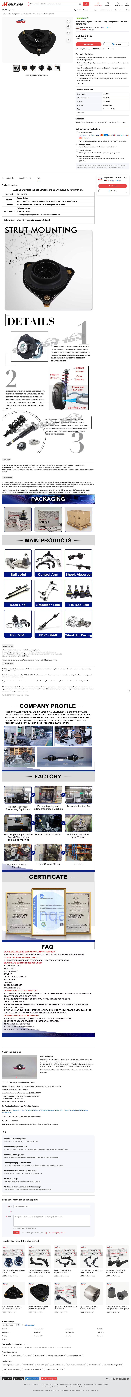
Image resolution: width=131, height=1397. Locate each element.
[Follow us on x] (117, 1379)
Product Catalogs (29, 1325)
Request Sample (108, 49)
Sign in (127, 5)
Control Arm (60, 1110)
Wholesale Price (77, 1384)
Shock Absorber (70, 1110)
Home (3, 14)
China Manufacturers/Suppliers (50, 1384)
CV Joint (99, 1336)
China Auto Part (28, 1365)
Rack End (46, 1110)
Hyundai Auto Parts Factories (76, 1365)
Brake (5, 1356)
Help (95, 10)
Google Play (18, 1379)
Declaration (86, 1390)
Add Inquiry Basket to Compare (37, 75)
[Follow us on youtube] (123, 1379)
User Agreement (76, 1390)
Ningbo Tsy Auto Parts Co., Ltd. (89, 27)
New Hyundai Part (94, 1365)
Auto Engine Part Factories (11, 1365)
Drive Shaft (78, 1110)
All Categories (9, 10)
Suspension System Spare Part (113, 1365)
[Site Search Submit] (86, 4)
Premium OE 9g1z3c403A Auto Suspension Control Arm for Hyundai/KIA (63, 1272)
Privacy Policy (94, 1390)
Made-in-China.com (57, 1387)
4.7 (106, 180)
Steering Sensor (39, 1356)
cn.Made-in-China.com (83, 1387)
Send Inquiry (88, 44)
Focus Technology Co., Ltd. (52, 1390)
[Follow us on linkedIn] (128, 1379)
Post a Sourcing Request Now (55, 1233)
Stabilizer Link (37, 1110)
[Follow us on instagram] (120, 1379)
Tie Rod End (28, 1110)
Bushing (85, 1110)
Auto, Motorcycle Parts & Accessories (19, 14)
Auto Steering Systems (47, 14)
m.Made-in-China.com (70, 1387)
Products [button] (33, 4)
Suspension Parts (18, 1110)
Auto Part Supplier (42, 1365)
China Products (36, 1384)
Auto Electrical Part (57, 1365)
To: (11, 1211)
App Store (7, 1379)
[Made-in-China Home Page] (12, 4)
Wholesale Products (65, 1384)
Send (16, 1233)
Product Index (98, 1384)
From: (10, 1206)
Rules (127, 10)
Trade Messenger (32, 1379)
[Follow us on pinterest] (125, 1379)
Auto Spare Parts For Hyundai (32, 1369)
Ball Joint (52, 1110)
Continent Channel (88, 1384)
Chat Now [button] (117, 44)
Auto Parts (35, 14)
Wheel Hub (5, 1329)
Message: (9, 1217)
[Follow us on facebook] (114, 1379)
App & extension (105, 10)
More (3, 1373)
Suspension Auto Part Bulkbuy (54, 1369)
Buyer (85, 10)
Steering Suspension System (56, 1356)
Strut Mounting (6, 1112)
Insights (106, 1384)
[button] (80, 4)
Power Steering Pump (75, 1356)
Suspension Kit (38, 1336)
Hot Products (26, 1384)
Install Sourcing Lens (50, 1379)
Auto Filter (27, 1356)
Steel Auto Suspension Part (11, 1369)
